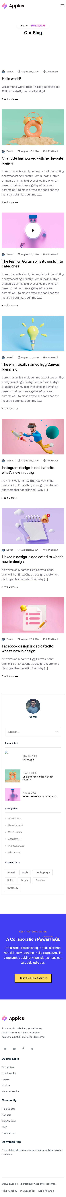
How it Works (9, 1073)
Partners (6, 1115)
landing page (43, 872)
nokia (10, 880)
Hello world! (11, 78)
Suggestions (9, 1121)
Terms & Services (11, 1091)
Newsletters (8, 1133)
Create (5, 1079)
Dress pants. (15, 818)
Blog (4, 1127)
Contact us (8, 1067)
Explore (6, 1085)
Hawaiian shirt (15, 825)
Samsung (40, 880)
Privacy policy (9, 1191)
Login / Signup (46, 1191)
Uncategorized (16, 845)
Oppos (24, 880)
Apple (25, 872)
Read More (8, 99)
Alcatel (11, 872)
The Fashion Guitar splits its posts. (40, 796)
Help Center (8, 1109)
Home (24, 25)
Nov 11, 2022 (30, 773)
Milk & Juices (15, 832)
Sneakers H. (14, 839)
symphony (12, 888)
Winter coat (14, 852)
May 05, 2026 (30, 756)
